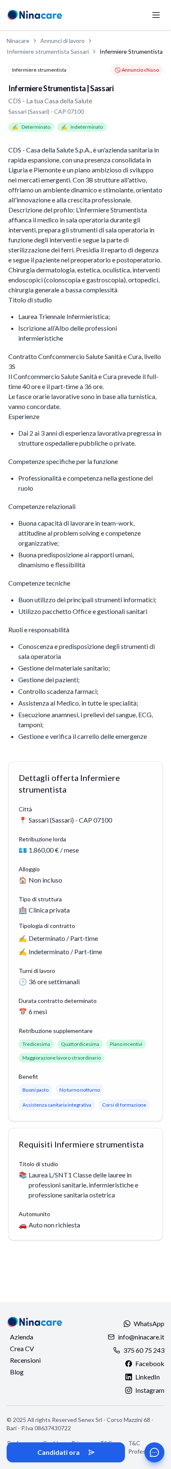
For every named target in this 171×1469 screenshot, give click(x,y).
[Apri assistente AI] (154, 1452)
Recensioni (25, 1360)
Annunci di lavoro (62, 40)
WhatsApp (149, 1323)
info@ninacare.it (141, 1337)
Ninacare (18, 40)
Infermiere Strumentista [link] (131, 51)
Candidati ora (58, 1452)
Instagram (149, 1390)
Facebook (149, 1363)
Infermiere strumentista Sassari (48, 51)
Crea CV (22, 1348)
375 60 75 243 (143, 1350)
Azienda (21, 1337)
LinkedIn (147, 1377)
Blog (17, 1372)
